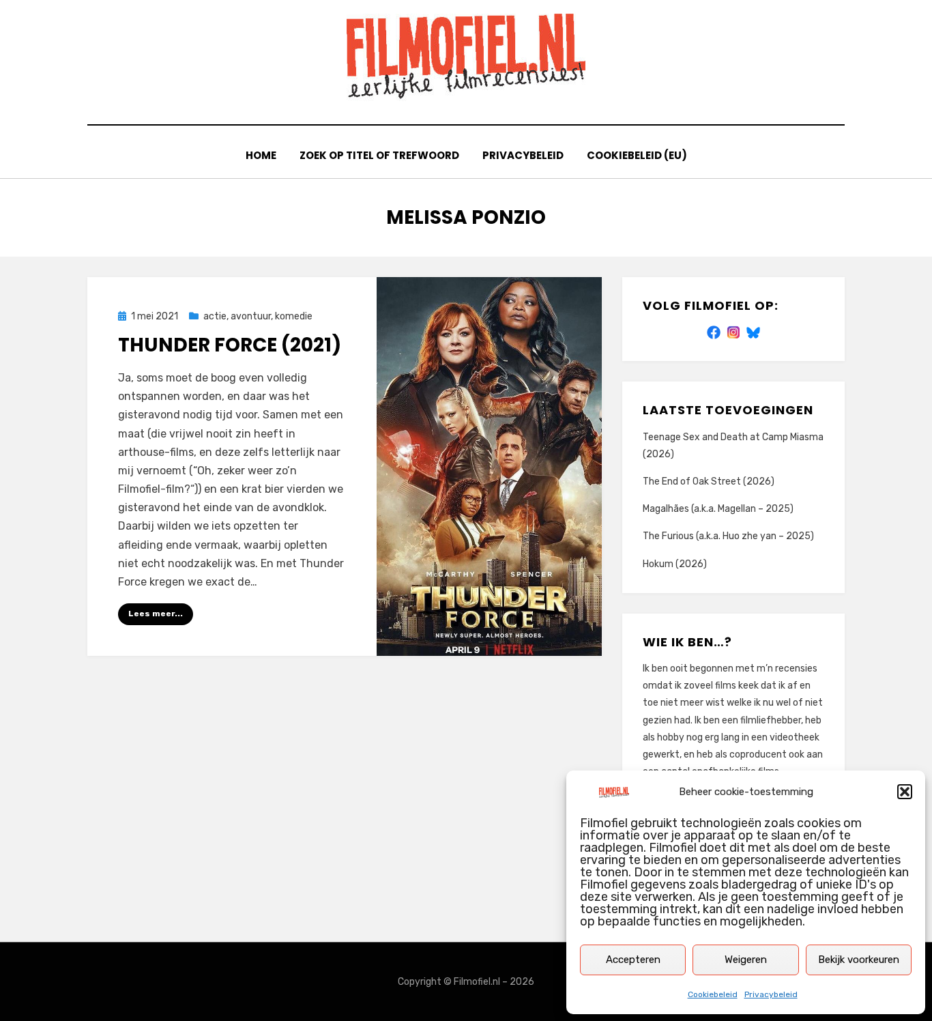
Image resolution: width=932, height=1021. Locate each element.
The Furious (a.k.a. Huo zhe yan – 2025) (728, 536)
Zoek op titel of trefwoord (379, 155)
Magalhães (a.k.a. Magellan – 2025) (718, 509)
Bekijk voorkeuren (858, 959)
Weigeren (746, 959)
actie (215, 316)
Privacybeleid (771, 994)
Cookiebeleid (713, 994)
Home (261, 155)
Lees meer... (155, 613)
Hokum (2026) (675, 564)
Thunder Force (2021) (229, 345)
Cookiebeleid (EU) (637, 155)
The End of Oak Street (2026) (708, 481)
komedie (293, 316)
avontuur (251, 316)
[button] (905, 792)
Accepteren (633, 959)
